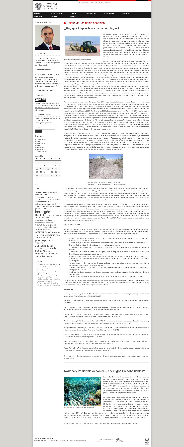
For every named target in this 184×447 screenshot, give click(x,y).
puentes (48, 240)
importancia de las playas (129, 61)
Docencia (72, 13)
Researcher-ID (41, 147)
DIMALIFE (50, 199)
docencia (58, 199)
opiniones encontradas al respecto (124, 41)
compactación (40, 197)
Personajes (126, 13)
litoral (117, 356)
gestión (37, 209)
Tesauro (54, 17)
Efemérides (38, 17)
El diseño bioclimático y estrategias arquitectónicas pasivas (47, 272)
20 (48, 172)
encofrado (47, 202)
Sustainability (41, 248)
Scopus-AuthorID (42, 151)
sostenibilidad (44, 245)
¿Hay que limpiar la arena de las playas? (91, 28)
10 (37, 169)
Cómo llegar (37, 438)
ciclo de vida (41, 194)
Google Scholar (41, 139)
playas (94, 356)
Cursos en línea (57, 13)
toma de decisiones (45, 249)
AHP (36, 192)
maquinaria (87, 356)
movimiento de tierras (42, 229)
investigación (39, 220)
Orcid (38, 141)
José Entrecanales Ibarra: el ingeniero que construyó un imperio (48, 280)
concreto (50, 197)
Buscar (101, 2)
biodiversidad (68, 73)
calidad (48, 192)
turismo (99, 356)
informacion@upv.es (80, 440)
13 (48, 169)
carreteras (55, 192)
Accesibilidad (85, 2)
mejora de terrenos (49, 227)
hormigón (42, 212)
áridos (50, 256)
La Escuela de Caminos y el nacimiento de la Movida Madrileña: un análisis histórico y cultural (48, 266)
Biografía (37, 13)
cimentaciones (52, 195)
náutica (123, 423)
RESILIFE (39, 243)
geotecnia (56, 206)
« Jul (36, 184)
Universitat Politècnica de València (47, 255)
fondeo (104, 423)
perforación (39, 235)
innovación (53, 218)
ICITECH (50, 215)
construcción (40, 199)
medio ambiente (131, 356)
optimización (43, 232)
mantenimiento (49, 222)
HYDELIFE (41, 215)
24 (37, 175)
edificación (39, 202)
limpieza (112, 356)
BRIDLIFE (41, 192)
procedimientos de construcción (47, 236)
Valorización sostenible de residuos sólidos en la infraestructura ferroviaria (48, 284)
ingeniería (58, 215)
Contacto (72, 17)
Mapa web (94, 2)
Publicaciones (109, 13)
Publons (39, 145)
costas (81, 356)
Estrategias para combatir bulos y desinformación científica (47, 276)
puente (39, 240)
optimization (56, 233)
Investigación (91, 13)
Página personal (41, 143)
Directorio (107, 2)
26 (45, 175)
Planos (44, 438)
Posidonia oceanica (132, 423)
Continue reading (140, 417)
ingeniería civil (42, 217)
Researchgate (41, 149)
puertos (90, 423)
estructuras (40, 204)
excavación (47, 206)
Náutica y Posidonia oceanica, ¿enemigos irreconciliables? (104, 371)
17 (37, 172)
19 (45, 172)
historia (43, 208)
